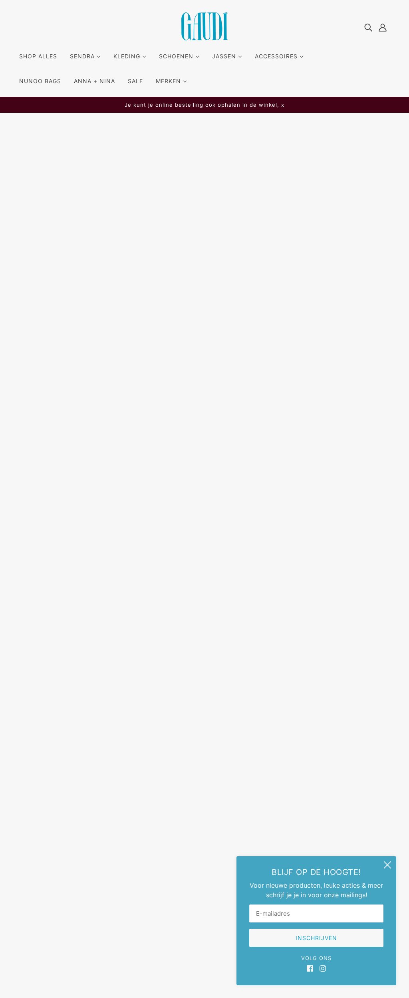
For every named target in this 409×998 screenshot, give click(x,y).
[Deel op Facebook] (226, 496)
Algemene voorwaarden (204, 830)
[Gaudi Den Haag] (204, 38)
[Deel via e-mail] (264, 496)
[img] (368, 27)
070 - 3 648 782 (50, 822)
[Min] (228, 265)
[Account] (382, 27)
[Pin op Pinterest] (251, 496)
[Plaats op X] (238, 496)
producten (259, 144)
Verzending (186, 792)
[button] (277, 496)
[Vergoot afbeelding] (134, 233)
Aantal (234, 249)
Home (230, 144)
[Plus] (255, 265)
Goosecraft (242, 197)
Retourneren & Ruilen (200, 811)
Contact (181, 821)
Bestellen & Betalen (197, 801)
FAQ (175, 782)
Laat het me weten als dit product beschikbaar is (277, 291)
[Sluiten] (387, 865)
